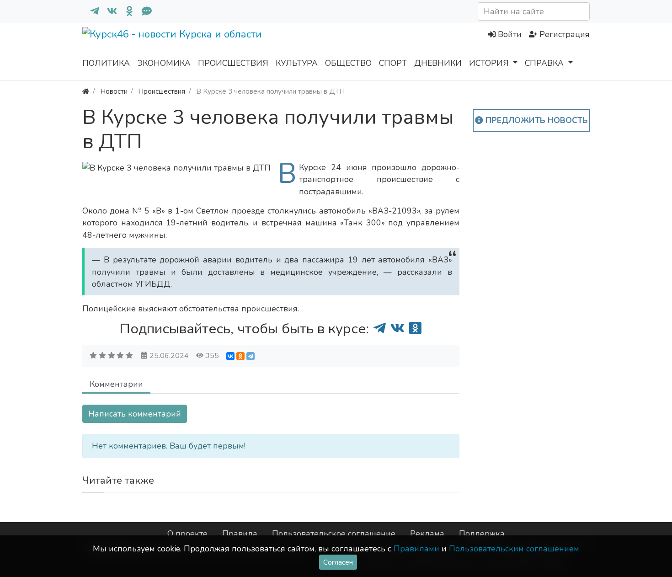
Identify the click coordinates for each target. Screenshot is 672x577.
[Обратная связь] (143, 11)
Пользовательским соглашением (514, 548)
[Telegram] (250, 356)
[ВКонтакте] (230, 356)
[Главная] (85, 91)
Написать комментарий (134, 413)
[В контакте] (108, 11)
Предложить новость (535, 120)
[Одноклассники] (125, 11)
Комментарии (116, 384)
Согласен (338, 562)
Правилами (416, 548)
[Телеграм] (91, 11)
